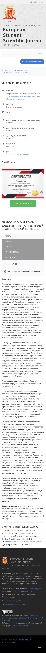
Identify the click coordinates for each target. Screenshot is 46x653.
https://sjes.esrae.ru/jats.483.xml (17, 155)
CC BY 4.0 (13, 147)
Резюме (8, 241)
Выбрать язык (37, 2)
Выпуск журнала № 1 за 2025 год (16, 72)
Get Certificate (23, 203)
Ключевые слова (12, 252)
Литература (10, 257)
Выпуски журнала (20, 70)
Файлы (8, 246)
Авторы (8, 236)
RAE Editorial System (20, 625)
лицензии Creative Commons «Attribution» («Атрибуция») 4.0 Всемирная (22, 618)
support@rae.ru (37, 589)
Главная (8, 70)
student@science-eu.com (22, 591)
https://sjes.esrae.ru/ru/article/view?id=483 (21, 96)
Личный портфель (34, 61)
